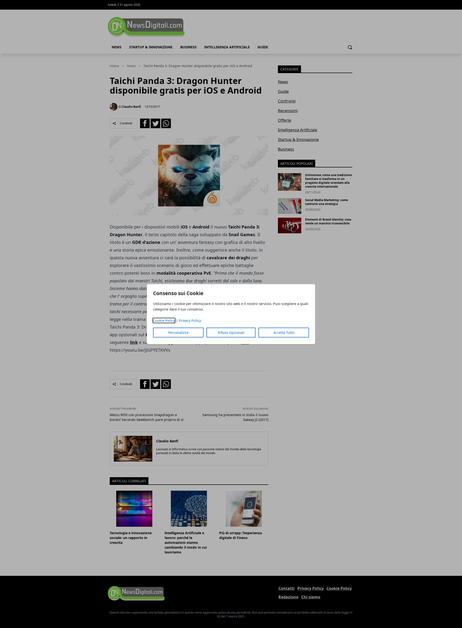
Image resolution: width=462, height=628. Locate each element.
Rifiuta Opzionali (231, 332)
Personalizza (178, 332)
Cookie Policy (164, 320)
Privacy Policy (190, 320)
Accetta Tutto (283, 332)
